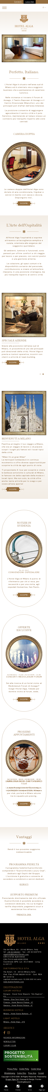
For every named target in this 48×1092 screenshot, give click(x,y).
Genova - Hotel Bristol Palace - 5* (18, 1005)
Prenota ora (24, 915)
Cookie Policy (24, 1069)
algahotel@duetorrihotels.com (16, 954)
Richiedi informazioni (14, 1038)
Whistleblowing (9, 1073)
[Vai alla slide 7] (43, 374)
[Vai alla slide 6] (40, 374)
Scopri (13, 489)
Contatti (41, 1073)
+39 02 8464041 (14, 952)
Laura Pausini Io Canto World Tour (24, 782)
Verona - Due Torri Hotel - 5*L (16, 999)
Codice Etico (21, 1073)
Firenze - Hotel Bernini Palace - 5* (18, 1002)
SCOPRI (24, 203)
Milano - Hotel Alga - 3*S (14, 1022)
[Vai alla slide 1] (18, 60)
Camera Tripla (24, 134)
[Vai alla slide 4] (26, 60)
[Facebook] (4, 1033)
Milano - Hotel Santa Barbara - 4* (17, 1013)
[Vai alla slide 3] (24, 60)
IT (43, 8)
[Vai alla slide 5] (29, 60)
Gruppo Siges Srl (12, 1079)
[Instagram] (9, 1033)
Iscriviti (24, 884)
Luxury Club (29, 2)
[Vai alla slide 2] (21, 60)
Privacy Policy (12, 1069)
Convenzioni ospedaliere (24, 572)
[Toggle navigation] (4, 7)
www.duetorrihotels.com (13, 982)
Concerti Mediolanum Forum (24, 676)
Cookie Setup (36, 1069)
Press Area (32, 1073)
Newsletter (10, 1042)
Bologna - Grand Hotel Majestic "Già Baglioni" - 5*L (23, 995)
